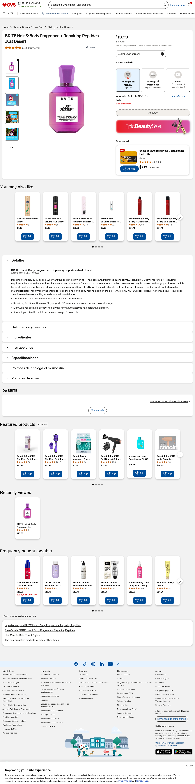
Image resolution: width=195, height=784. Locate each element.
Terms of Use (142, 780)
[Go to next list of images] (12, 147)
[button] (180, 96)
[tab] (12, 66)
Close (189, 765)
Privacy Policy (125, 780)
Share (92, 47)
